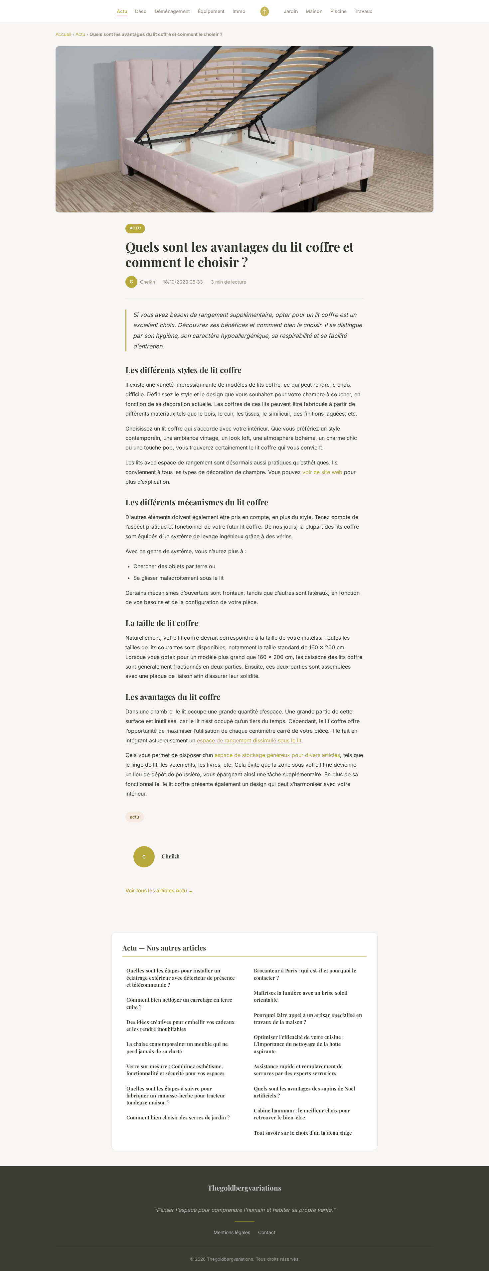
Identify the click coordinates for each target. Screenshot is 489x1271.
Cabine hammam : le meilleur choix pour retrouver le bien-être (302, 1114)
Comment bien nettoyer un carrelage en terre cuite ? (179, 1003)
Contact (266, 1232)
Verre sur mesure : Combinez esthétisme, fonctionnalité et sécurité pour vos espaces (175, 1070)
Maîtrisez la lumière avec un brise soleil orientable (301, 996)
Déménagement (172, 11)
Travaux (363, 11)
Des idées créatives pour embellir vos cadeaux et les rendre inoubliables (180, 1025)
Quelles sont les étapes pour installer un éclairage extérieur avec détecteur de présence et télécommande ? (180, 977)
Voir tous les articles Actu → (159, 890)
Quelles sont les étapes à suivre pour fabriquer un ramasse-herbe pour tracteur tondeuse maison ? (175, 1095)
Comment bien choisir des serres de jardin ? (178, 1117)
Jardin (291, 11)
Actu (122, 11)
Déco (141, 11)
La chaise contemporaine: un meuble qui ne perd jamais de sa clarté (177, 1047)
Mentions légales (232, 1232)
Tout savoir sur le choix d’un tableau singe (303, 1132)
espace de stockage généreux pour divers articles (277, 755)
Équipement (211, 11)
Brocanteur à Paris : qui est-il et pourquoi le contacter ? (305, 974)
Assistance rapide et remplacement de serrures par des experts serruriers (298, 1070)
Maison (314, 11)
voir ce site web (322, 472)
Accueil (63, 34)
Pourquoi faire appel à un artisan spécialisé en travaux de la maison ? (308, 1018)
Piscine (338, 11)
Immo (239, 11)
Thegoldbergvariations (244, 1187)
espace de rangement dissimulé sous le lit (249, 740)
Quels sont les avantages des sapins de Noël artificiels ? (304, 1092)
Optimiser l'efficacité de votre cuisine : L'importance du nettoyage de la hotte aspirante (299, 1044)
